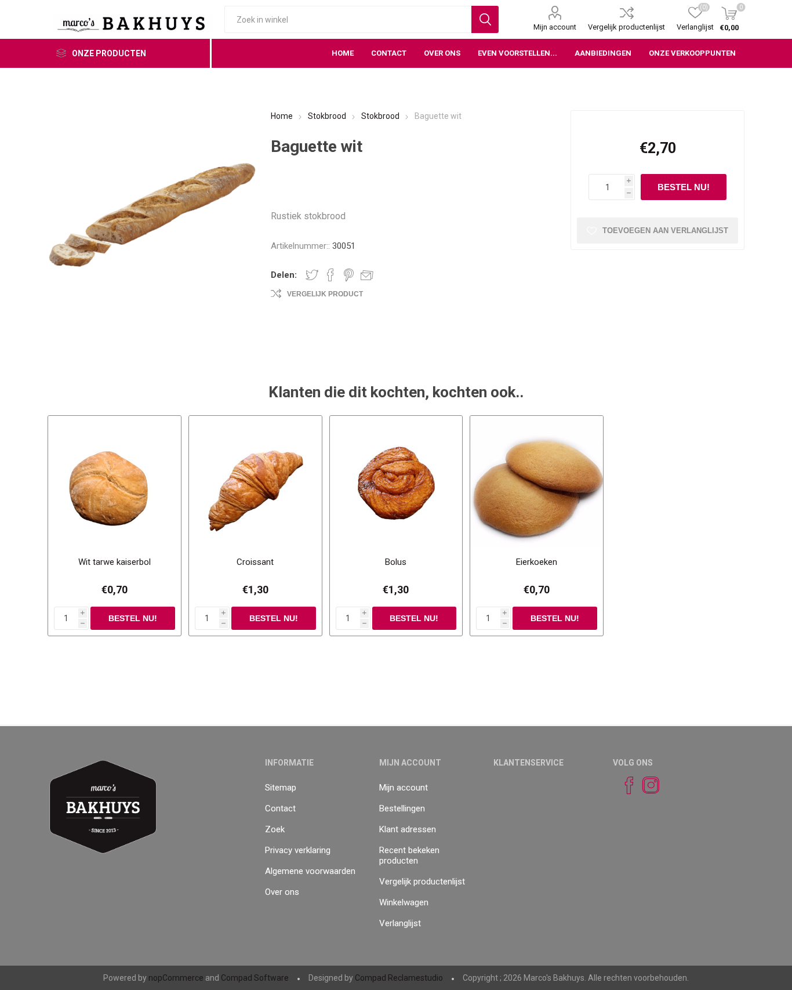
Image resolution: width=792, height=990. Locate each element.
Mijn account (554, 27)
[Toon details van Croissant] (255, 482)
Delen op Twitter (312, 275)
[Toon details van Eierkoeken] (536, 482)
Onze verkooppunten (692, 53)
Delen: (284, 275)
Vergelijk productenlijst (626, 27)
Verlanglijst (400, 923)
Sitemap (280, 787)
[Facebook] (624, 785)
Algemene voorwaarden (310, 871)
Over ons (282, 892)
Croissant (255, 562)
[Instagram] (646, 785)
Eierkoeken (536, 562)
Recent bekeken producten (409, 855)
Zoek (275, 829)
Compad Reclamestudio (399, 977)
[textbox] (347, 19)
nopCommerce (176, 977)
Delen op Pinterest (349, 275)
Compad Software (255, 977)
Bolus (395, 562)
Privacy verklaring (297, 850)
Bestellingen (402, 808)
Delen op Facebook (330, 275)
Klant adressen (407, 829)
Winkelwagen (403, 902)
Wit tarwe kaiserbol (114, 562)
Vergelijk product (325, 294)
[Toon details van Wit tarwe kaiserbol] (114, 482)
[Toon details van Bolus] (396, 482)
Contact (280, 808)
